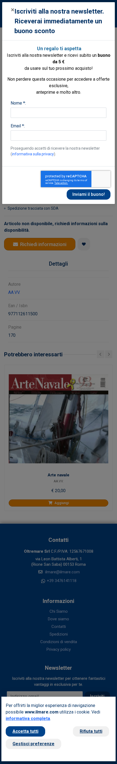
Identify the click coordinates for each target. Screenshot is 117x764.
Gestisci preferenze (33, 743)
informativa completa (28, 718)
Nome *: (18, 103)
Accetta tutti (25, 731)
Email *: (18, 125)
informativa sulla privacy (33, 154)
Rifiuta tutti (91, 731)
